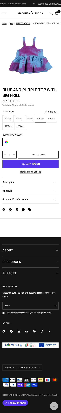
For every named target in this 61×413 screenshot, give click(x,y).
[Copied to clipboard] (30, 209)
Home (4, 23)
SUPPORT (9, 273)
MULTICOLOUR (6, 142)
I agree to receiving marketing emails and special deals (28, 312)
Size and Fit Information (15, 199)
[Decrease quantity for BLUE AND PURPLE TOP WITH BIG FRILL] (5, 154)
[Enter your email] (55, 306)
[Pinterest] (18, 209)
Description (8, 182)
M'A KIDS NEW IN (23, 23)
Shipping (15, 105)
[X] (11, 209)
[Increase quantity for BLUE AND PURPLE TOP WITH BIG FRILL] (14, 154)
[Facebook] (4, 209)
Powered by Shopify (50, 395)
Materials (7, 190)
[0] (56, 13)
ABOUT (7, 250)
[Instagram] (21, 331)
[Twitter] (13, 331)
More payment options (30, 171)
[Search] (51, 13)
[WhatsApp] (24, 209)
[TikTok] (44, 331)
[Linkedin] (51, 331)
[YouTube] (29, 331)
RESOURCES (11, 262)
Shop (11, 23)
